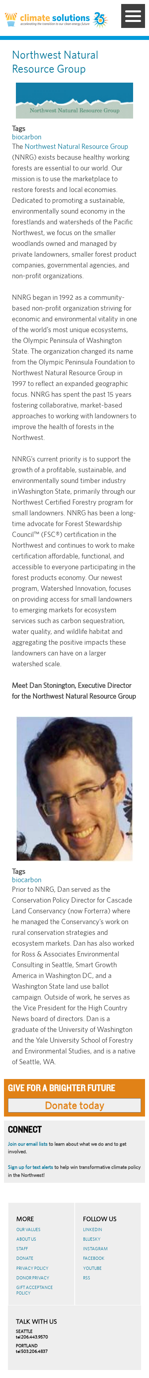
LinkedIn (92, 1229)
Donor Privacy (32, 1277)
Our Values (28, 1229)
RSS (86, 1277)
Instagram (95, 1248)
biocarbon (26, 137)
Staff (22, 1248)
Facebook (93, 1258)
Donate (24, 1258)
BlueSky (92, 1239)
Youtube (92, 1268)
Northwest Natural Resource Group (76, 146)
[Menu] (133, 16)
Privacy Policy (32, 1268)
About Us (26, 1239)
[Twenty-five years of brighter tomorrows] (100, 21)
